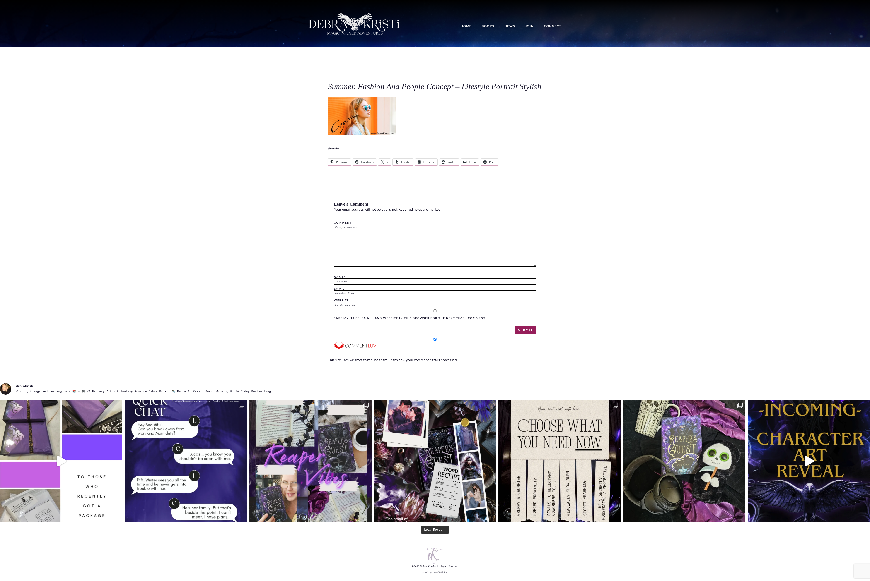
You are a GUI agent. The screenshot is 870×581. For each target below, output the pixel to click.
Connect (552, 26)
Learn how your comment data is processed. (423, 360)
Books (488, 26)
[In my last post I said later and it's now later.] (809, 461)
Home (466, 26)
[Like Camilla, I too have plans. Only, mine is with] (186, 461)
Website (341, 300)
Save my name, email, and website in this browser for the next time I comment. (410, 318)
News (510, 26)
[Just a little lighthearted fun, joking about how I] (61, 461)
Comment (343, 222)
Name (340, 276)
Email (340, 288)
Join (529, 26)
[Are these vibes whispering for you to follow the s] (310, 461)
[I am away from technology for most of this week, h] (559, 461)
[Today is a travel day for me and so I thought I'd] (684, 461)
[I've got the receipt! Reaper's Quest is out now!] (435, 461)
